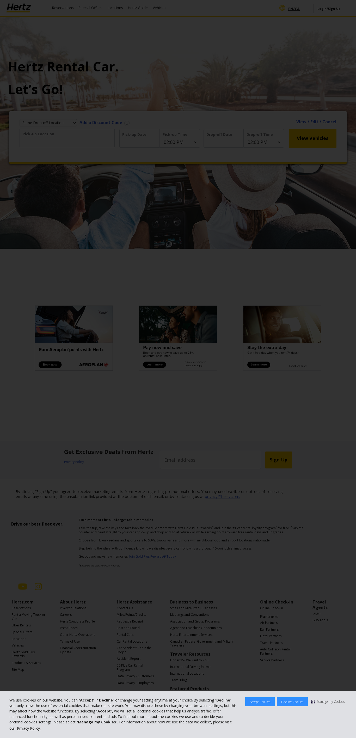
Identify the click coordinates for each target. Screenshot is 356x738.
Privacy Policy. (29, 728)
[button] (328, 701)
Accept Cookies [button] (260, 702)
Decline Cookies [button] (292, 702)
